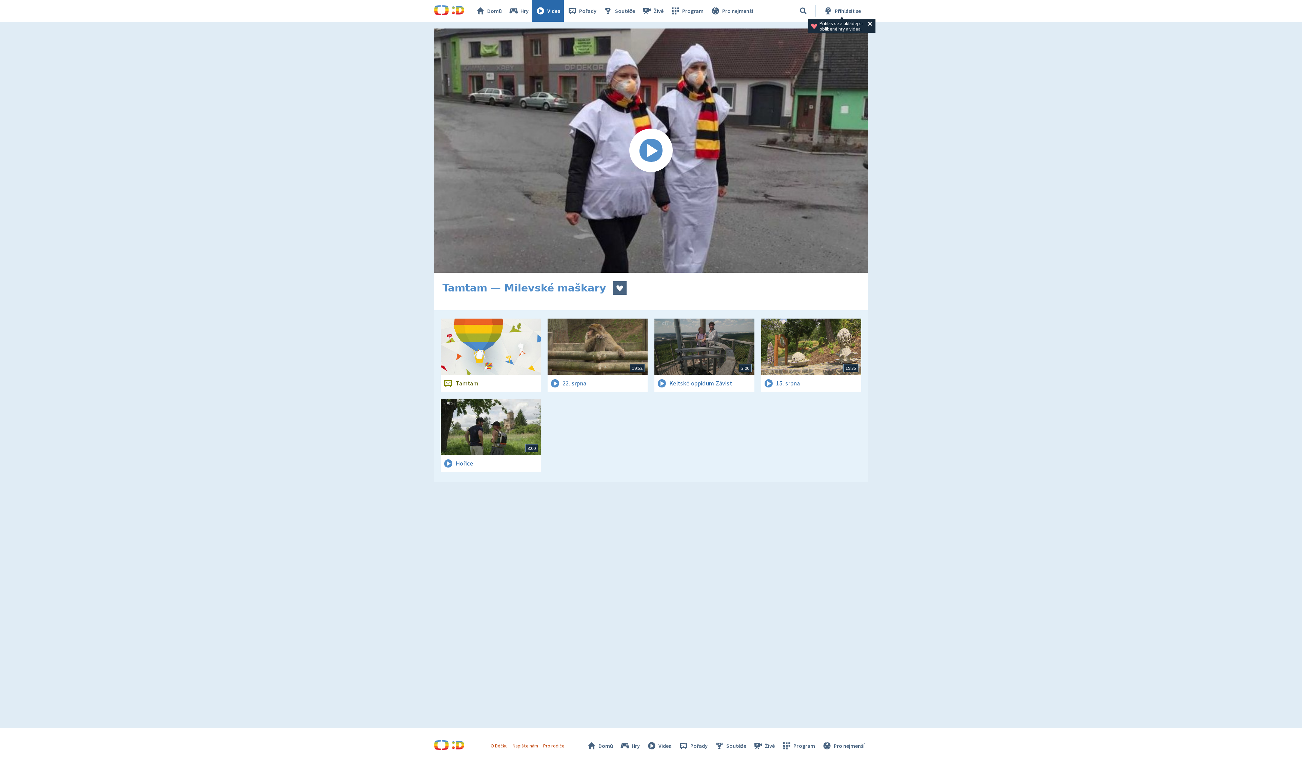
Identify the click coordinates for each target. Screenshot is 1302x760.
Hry (524, 10)
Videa (553, 10)
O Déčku (499, 746)
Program (693, 10)
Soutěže (625, 10)
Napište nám (525, 746)
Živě (659, 10)
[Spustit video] (651, 150)
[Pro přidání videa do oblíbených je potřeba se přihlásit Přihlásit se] (620, 288)
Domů (494, 10)
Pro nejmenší (737, 10)
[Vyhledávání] (803, 11)
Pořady (587, 10)
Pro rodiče (554, 746)
